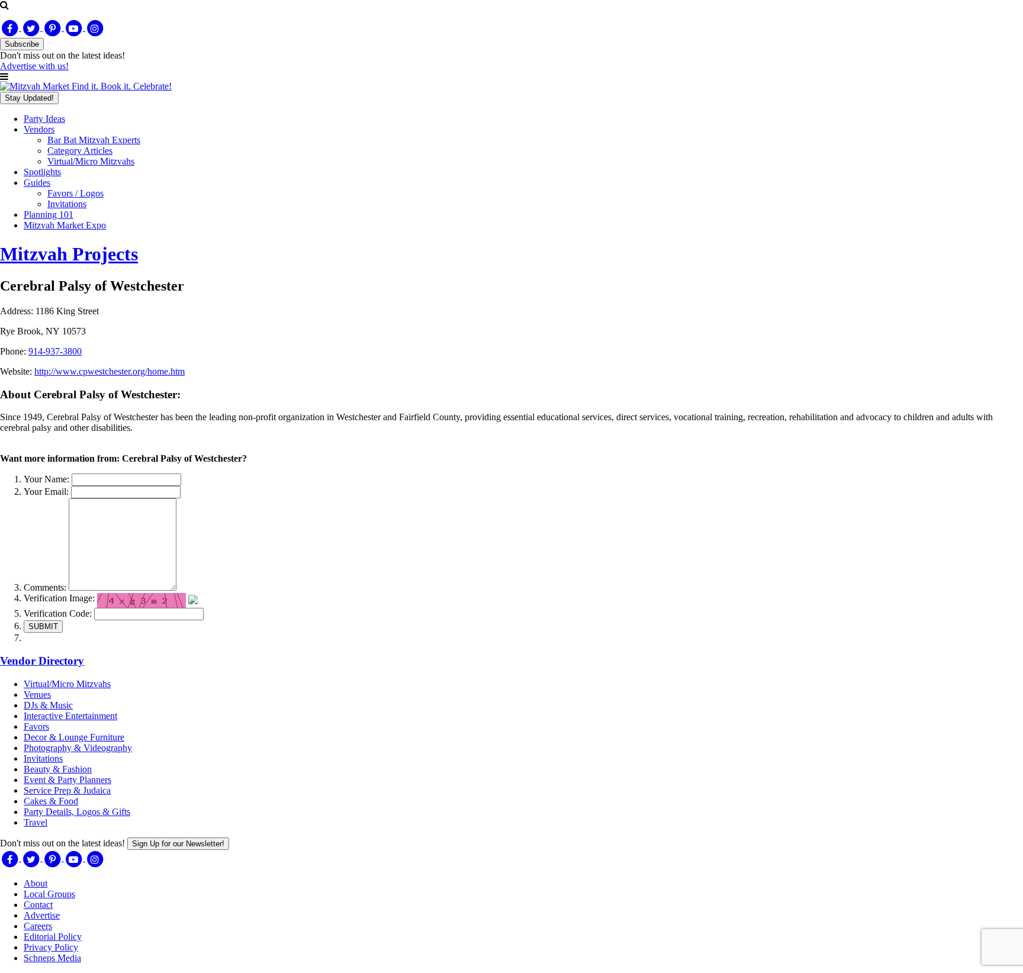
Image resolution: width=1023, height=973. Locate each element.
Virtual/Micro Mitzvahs (90, 161)
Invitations (66, 204)
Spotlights (42, 172)
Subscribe (22, 44)
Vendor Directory (42, 661)
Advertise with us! (34, 66)
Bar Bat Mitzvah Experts (93, 140)
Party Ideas (44, 119)
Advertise (42, 915)
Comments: (45, 587)
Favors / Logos (75, 193)
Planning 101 (48, 215)
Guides (37, 183)
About (35, 883)
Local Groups (49, 894)
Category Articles (79, 151)
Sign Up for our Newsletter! (178, 843)
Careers (38, 926)
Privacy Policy (51, 947)
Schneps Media (52, 958)
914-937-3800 (55, 351)
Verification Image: (59, 598)
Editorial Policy (53, 937)
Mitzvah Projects (69, 254)
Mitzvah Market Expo (65, 225)
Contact (38, 905)
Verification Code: (58, 613)
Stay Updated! (29, 98)
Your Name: (46, 479)
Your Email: (46, 491)
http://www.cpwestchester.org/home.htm (109, 371)
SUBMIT (43, 626)
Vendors (39, 129)
